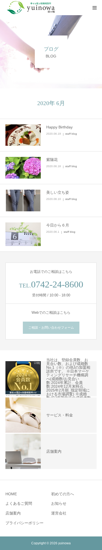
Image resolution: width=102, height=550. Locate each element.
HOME (11, 494)
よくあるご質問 (18, 503)
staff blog (71, 133)
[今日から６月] (23, 234)
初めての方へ (62, 494)
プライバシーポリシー (24, 523)
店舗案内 (13, 513)
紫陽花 (52, 159)
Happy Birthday (59, 127)
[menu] (94, 7)
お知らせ (58, 503)
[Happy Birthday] (23, 135)
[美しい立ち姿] (23, 200)
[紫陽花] (23, 168)
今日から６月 (57, 225)
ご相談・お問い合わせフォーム (51, 327)
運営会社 (58, 513)
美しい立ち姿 (57, 192)
